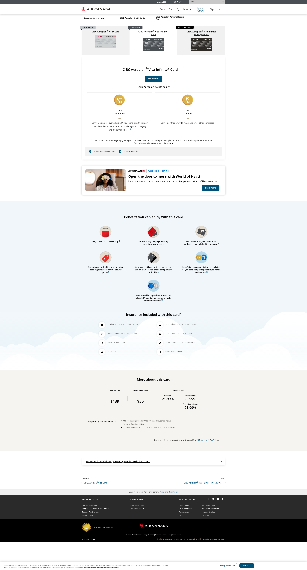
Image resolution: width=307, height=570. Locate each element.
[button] (223, 2)
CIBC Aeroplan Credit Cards (132, 18)
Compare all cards (130, 151)
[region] (153, 566)
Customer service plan (163, 535)
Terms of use (176, 535)
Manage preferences (227, 566)
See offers (155, 79)
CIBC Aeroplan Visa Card (95, 482)
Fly (178, 9)
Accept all (247, 566)
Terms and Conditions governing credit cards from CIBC (118, 461)
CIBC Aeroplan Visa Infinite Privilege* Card (201, 33)
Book (162, 9)
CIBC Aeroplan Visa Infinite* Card (153, 33)
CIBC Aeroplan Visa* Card (105, 31)
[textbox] (205, 2)
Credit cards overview (94, 18)
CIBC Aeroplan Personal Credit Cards (170, 18)
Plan (171, 9)
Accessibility (162, 2)
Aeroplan (187, 9)
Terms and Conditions (169, 492)
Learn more (210, 187)
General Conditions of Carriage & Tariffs (140, 535)
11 (162, 300)
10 (207, 272)
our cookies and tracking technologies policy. (101, 567)
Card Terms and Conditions (104, 151)
